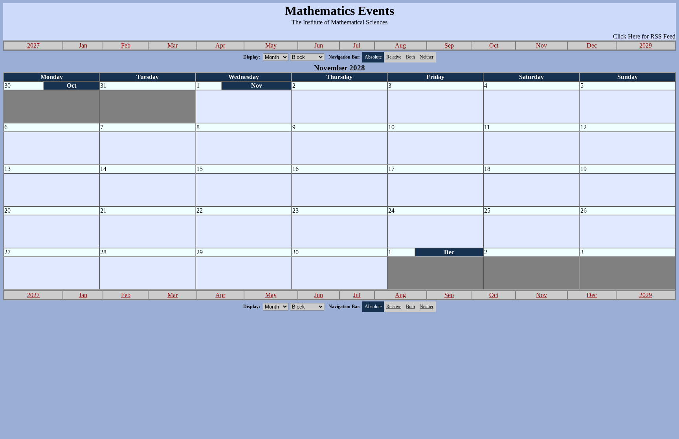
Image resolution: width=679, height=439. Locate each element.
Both (410, 57)
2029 (645, 45)
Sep (449, 45)
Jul (356, 45)
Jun (318, 45)
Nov (541, 45)
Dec (592, 45)
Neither (426, 57)
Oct (493, 45)
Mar (172, 45)
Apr (220, 45)
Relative (393, 57)
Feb (125, 45)
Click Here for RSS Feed (644, 36)
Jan (83, 45)
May (271, 45)
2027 (33, 45)
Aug (400, 45)
